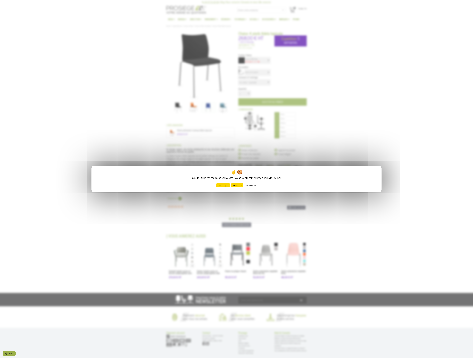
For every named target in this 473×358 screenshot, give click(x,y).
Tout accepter (223, 185)
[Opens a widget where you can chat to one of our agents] (9, 354)
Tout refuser (237, 185)
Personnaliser (251, 185)
